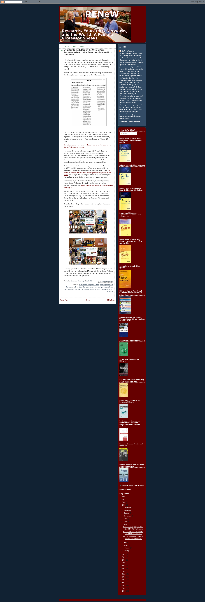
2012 (124, 582)
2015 (124, 574)
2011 (124, 585)
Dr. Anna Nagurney (128, 51)
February (127, 548)
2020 (124, 560)
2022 (124, 554)
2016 (124, 571)
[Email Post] (99, 282)
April (125, 542)
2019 (124, 563)
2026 (124, 497)
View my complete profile (130, 121)
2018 (124, 565)
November (127, 510)
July (125, 519)
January (127, 551)
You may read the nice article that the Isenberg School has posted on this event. (87, 173)
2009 (124, 591)
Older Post (110, 300)
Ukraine (71, 289)
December (127, 507)
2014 (124, 577)
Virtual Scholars (106, 289)
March (126, 545)
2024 (124, 502)
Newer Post (64, 300)
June (126, 522)
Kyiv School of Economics (84, 287)
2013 (124, 580)
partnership (98, 287)
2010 (124, 588)
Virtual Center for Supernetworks (132, 485)
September (128, 516)
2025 (124, 499)
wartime (110, 291)
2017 (124, 568)
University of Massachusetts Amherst (87, 289)
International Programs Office (89, 285)
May (125, 524)
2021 (124, 557)
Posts (124, 134)
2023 (124, 505)
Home (88, 300)
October (127, 513)
